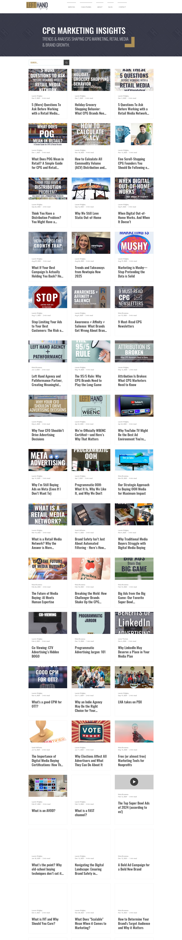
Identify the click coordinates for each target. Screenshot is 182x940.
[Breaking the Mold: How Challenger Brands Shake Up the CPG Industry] (91, 569)
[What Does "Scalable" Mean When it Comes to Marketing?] (91, 894)
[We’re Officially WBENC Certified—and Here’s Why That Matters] (91, 406)
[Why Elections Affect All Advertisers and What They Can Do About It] (91, 731)
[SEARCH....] (66, 62)
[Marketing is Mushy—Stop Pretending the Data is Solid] (134, 243)
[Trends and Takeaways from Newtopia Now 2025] (91, 243)
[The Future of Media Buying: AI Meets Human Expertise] (48, 569)
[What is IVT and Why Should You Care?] (48, 894)
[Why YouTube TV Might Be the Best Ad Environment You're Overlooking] (134, 406)
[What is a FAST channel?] (91, 786)
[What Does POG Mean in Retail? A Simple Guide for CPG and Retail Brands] (48, 134)
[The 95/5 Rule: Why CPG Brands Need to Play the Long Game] (91, 351)
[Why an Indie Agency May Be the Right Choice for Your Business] (91, 677)
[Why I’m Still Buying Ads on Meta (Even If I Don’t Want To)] (48, 460)
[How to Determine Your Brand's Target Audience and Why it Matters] (134, 894)
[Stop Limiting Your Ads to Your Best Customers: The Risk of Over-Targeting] (48, 297)
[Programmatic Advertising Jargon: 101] (91, 623)
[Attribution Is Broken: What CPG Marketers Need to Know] (134, 351)
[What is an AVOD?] (48, 786)
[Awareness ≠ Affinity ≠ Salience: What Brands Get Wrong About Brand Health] (91, 297)
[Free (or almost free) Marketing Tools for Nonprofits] (134, 731)
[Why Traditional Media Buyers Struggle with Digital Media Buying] (134, 514)
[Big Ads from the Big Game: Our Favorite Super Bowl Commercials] (134, 569)
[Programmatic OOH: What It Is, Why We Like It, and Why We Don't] (91, 460)
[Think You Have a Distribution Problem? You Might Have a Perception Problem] (48, 188)
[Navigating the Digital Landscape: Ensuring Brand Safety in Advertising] (91, 840)
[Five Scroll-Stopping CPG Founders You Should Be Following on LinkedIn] (134, 134)
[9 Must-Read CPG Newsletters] (134, 297)
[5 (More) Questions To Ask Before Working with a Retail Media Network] (48, 80)
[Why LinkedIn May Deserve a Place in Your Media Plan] (134, 623)
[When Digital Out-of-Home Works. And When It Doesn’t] (134, 188)
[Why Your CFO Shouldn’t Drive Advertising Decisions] (48, 406)
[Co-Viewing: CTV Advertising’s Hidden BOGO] (48, 623)
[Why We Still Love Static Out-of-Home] (91, 188)
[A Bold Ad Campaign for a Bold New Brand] (134, 840)
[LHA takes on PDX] (134, 677)
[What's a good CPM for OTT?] (48, 677)
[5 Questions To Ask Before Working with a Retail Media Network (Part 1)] (134, 80)
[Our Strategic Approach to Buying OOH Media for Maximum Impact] (134, 460)
